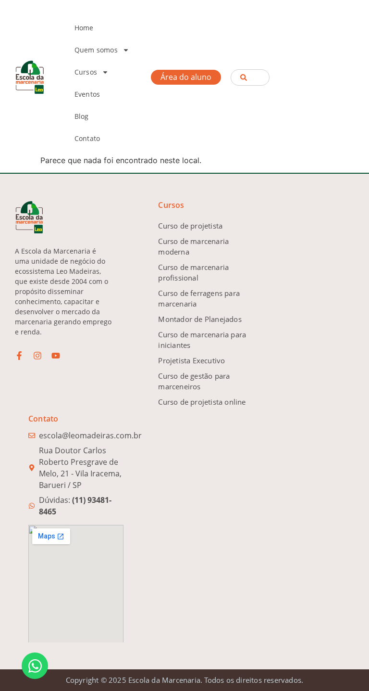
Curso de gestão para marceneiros (194, 381)
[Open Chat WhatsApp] (35, 666)
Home (84, 27)
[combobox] (250, 77)
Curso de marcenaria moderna (193, 246)
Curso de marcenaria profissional (193, 272)
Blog (81, 116)
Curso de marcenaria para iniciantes (202, 340)
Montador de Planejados (199, 319)
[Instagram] (37, 355)
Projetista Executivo (191, 360)
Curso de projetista (190, 225)
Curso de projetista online (202, 402)
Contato (87, 138)
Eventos (87, 94)
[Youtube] (55, 355)
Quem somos (96, 49)
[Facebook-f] (19, 355)
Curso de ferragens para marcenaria (199, 298)
